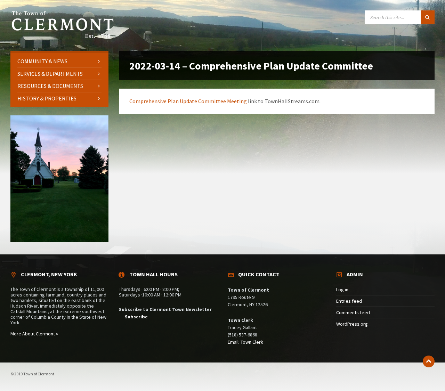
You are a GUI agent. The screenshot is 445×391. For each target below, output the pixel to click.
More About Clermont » (34, 334)
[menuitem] (59, 61)
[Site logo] (62, 37)
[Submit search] (428, 17)
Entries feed (349, 301)
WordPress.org (352, 324)
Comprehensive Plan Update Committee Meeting (188, 101)
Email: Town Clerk (245, 342)
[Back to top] (429, 361)
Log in (342, 289)
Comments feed (353, 312)
